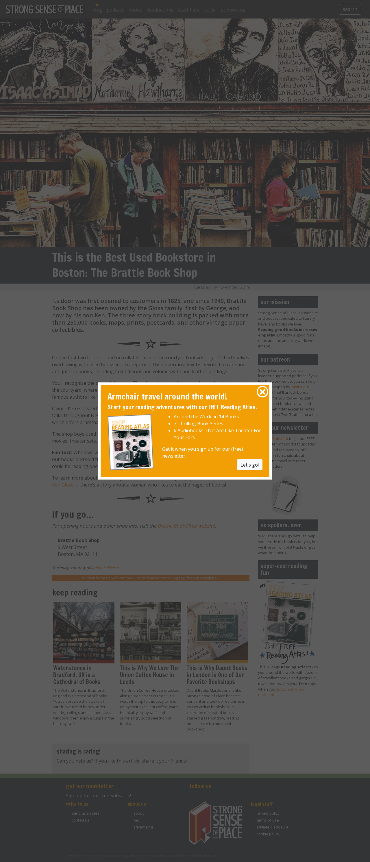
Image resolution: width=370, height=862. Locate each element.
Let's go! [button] (249, 464)
